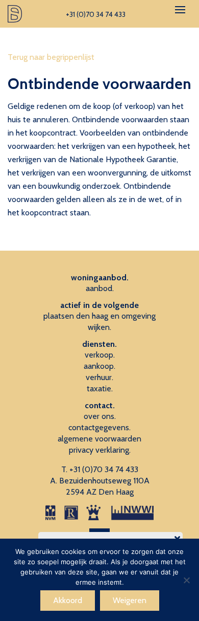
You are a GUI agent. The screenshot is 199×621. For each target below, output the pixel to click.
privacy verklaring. (100, 450)
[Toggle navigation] (180, 9)
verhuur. (99, 377)
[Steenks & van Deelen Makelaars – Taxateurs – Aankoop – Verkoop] (15, 14)
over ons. (100, 416)
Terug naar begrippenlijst (51, 57)
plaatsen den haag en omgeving (99, 316)
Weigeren (129, 600)
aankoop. (99, 366)
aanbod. (100, 288)
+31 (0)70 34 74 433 (103, 469)
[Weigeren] (186, 580)
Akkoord (67, 600)
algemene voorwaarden (99, 438)
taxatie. (100, 388)
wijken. (99, 327)
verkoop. (100, 355)
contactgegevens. (99, 427)
